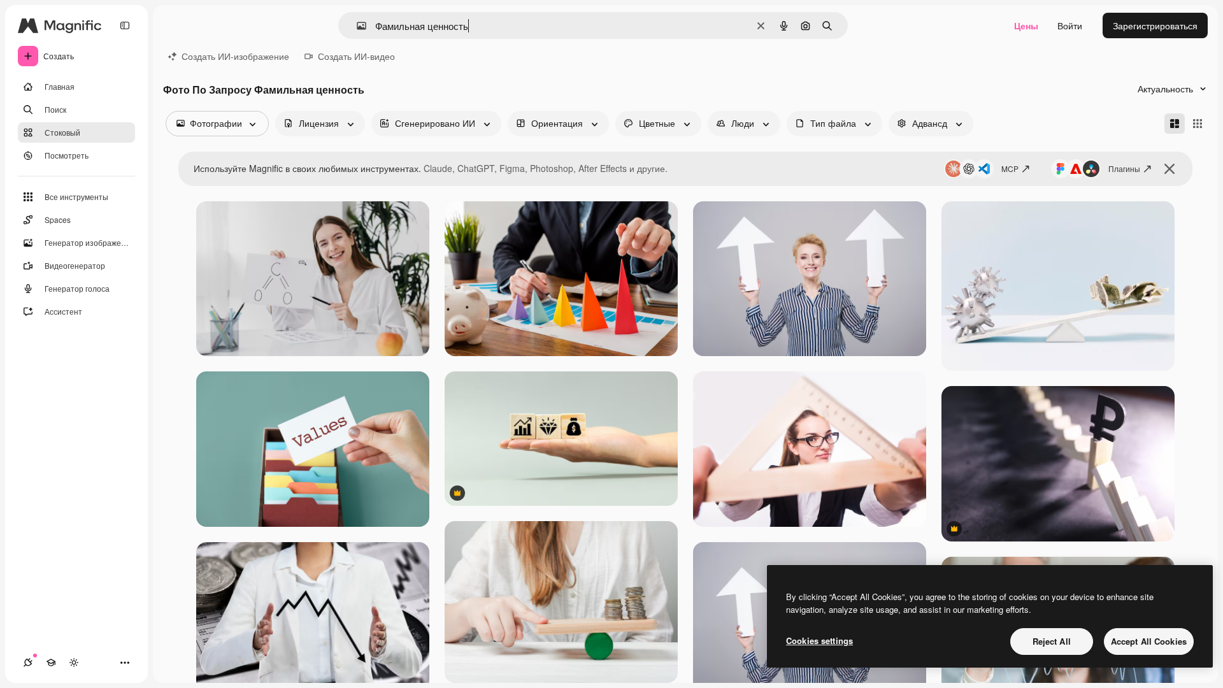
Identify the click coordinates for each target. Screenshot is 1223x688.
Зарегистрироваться (1155, 25)
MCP (1010, 168)
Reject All (1052, 641)
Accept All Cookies (1149, 641)
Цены (1026, 25)
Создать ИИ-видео (356, 56)
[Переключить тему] (74, 662)
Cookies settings (819, 640)
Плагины (1124, 168)
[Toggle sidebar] (125, 25)
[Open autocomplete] (356, 26)
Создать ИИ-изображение (235, 56)
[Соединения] (28, 662)
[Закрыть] (1169, 168)
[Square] (1197, 123)
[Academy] (51, 662)
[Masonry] (1174, 123)
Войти (1069, 25)
